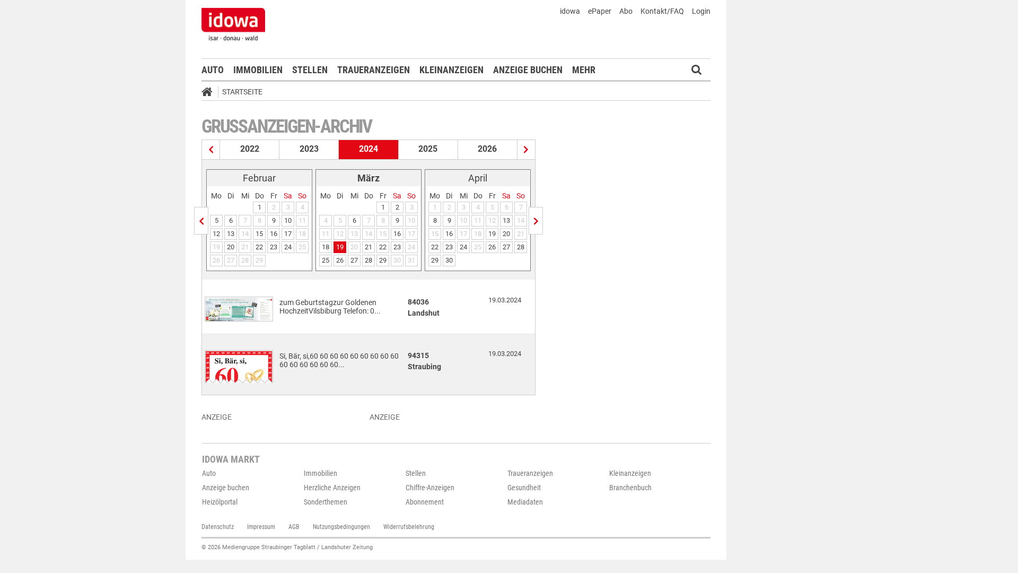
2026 (487, 149)
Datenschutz (217, 527)
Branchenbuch (630, 487)
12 (216, 234)
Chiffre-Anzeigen (430, 487)
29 (383, 260)
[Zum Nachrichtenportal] (233, 23)
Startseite (242, 92)
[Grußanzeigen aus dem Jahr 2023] (211, 149)
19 (340, 247)
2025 (427, 149)
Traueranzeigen (373, 69)
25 (325, 260)
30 (449, 260)
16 (273, 234)
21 (368, 247)
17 (288, 234)
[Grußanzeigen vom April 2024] (536, 221)
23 (273, 247)
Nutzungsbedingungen (341, 527)
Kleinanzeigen (451, 69)
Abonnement (425, 502)
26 (340, 260)
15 (259, 234)
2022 (249, 149)
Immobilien (258, 69)
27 (354, 260)
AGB (294, 527)
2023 (309, 149)
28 (368, 260)
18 (325, 247)
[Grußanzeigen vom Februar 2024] (201, 221)
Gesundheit (524, 487)
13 (230, 234)
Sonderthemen (325, 502)
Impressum (261, 527)
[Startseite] (210, 93)
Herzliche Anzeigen (332, 487)
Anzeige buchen (528, 69)
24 (288, 247)
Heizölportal (220, 502)
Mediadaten (525, 502)
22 (259, 247)
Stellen (310, 69)
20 (230, 247)
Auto (212, 69)
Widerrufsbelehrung (408, 527)
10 (288, 220)
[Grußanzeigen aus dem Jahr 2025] (526, 149)
